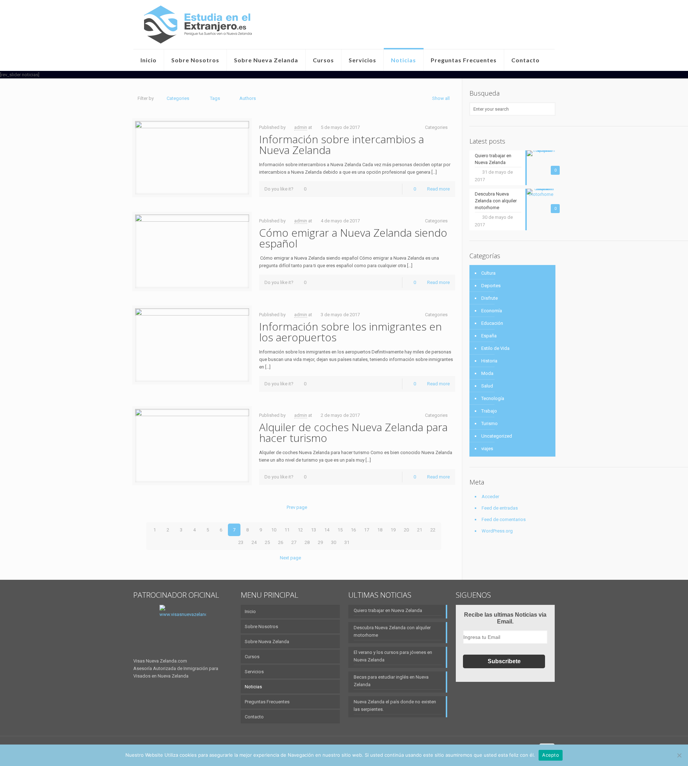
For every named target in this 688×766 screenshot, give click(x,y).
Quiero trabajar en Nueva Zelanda (388, 610)
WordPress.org (497, 531)
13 (313, 530)
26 (280, 542)
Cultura (488, 273)
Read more (438, 189)
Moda (487, 373)
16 (353, 530)
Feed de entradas (500, 508)
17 (366, 530)
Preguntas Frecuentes (267, 701)
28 (307, 542)
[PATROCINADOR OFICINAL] (182, 631)
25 (267, 542)
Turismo (489, 423)
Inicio (250, 611)
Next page (290, 557)
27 (293, 542)
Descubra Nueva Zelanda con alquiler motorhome (392, 631)
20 (406, 530)
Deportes (491, 285)
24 (254, 542)
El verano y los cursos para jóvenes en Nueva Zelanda (393, 656)
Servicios (254, 671)
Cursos (252, 656)
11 (287, 530)
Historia (489, 360)
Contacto (254, 716)
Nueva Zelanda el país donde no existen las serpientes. (395, 705)
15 (340, 530)
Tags (215, 98)
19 (393, 530)
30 (333, 542)
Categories (178, 98)
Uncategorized (496, 436)
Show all (441, 98)
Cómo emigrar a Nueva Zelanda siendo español (353, 238)
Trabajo (489, 411)
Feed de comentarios (504, 519)
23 (240, 542)
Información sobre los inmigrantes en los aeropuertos (350, 332)
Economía (491, 310)
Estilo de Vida (495, 348)
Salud (487, 386)
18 (379, 530)
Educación (492, 323)
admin (300, 127)
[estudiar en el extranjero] (198, 24)
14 (326, 530)
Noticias (253, 686)
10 (273, 530)
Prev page (297, 507)
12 (300, 530)
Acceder (490, 496)
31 (346, 542)
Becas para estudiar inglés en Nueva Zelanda (391, 680)
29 (320, 542)
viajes (487, 448)
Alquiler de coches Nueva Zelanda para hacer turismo (353, 432)
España (489, 335)
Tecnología (492, 398)
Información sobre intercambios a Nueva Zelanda (341, 144)
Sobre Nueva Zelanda (267, 641)
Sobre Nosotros (261, 626)
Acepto (550, 755)
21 (419, 530)
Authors (247, 98)
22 (432, 530)
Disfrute (489, 298)
